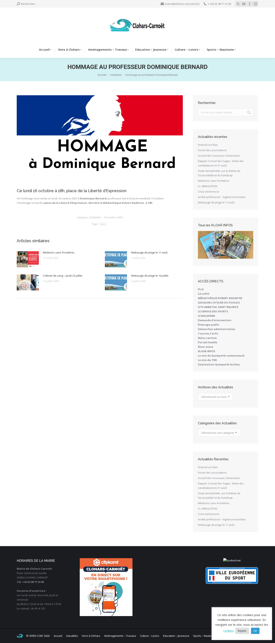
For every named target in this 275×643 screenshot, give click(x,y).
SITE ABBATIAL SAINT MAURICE (218, 307)
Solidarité (95, 217)
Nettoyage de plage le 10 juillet (149, 275)
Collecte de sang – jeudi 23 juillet (62, 275)
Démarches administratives (216, 329)
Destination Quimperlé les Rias (219, 364)
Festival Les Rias (208, 145)
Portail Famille (207, 342)
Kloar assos (205, 347)
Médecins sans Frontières (58, 252)
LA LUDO (203, 293)
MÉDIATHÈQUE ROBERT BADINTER (220, 298)
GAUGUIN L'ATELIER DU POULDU (219, 302)
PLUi (201, 289)
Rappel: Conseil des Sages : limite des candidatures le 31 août (221, 163)
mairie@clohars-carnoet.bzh (182, 4)
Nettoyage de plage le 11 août (149, 252)
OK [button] (255, 631)
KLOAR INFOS (206, 351)
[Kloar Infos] (225, 245)
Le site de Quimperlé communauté (221, 355)
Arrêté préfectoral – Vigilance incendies (222, 197)
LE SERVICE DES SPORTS (213, 311)
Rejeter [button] (242, 631)
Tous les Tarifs (208, 333)
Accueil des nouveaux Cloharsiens (219, 155)
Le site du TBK (207, 360)
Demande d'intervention (214, 320)
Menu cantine (207, 338)
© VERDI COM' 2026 (38, 636)
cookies (228, 631)
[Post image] (28, 259)
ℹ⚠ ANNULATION (207, 186)
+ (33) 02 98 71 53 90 (219, 4)
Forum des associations (212, 150)
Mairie (103, 224)
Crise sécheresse (208, 191)
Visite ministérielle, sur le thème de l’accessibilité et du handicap (219, 173)
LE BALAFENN (206, 316)
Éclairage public (208, 324)
